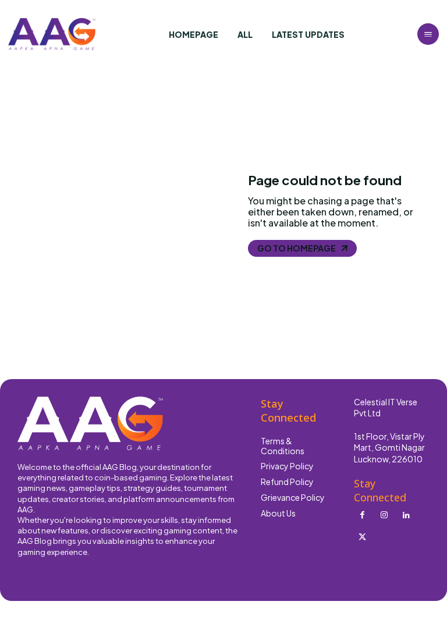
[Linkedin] (406, 515)
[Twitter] (362, 537)
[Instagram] (384, 515)
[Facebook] (362, 515)
